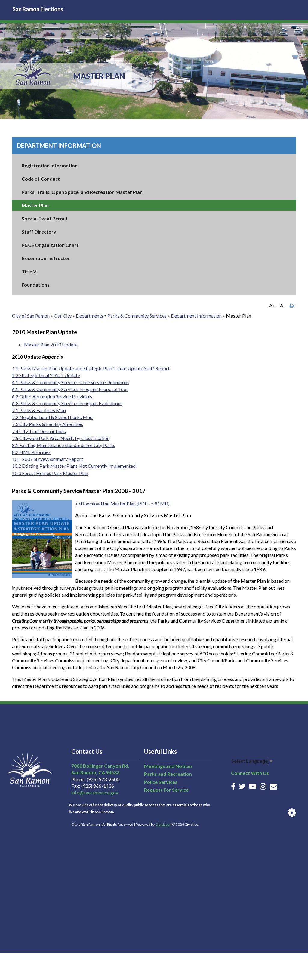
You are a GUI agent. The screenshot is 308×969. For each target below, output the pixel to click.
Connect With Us (250, 773)
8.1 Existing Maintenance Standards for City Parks (63, 445)
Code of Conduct (41, 179)
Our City (63, 315)
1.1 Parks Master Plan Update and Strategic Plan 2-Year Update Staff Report (91, 368)
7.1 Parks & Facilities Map (39, 410)
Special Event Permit (45, 218)
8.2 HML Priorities (31, 452)
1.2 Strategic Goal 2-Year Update (46, 375)
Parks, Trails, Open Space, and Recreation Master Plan (82, 192)
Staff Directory (39, 231)
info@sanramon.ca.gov (94, 792)
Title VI (30, 271)
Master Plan (35, 205)
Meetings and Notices (168, 766)
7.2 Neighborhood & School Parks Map (52, 417)
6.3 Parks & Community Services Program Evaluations (67, 403)
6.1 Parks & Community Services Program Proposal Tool (70, 389)
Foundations (36, 284)
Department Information (59, 145)
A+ (272, 305)
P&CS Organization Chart (50, 245)
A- (282, 305)
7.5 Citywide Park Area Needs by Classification (60, 438)
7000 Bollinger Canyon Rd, (100, 766)
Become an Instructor (46, 258)
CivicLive (162, 824)
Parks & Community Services (137, 315)
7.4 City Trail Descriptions (39, 431)
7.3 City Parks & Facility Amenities (47, 424)
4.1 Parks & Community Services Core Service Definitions (70, 382)
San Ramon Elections (38, 9)
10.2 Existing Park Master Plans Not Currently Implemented (74, 466)
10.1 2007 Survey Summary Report (47, 459)
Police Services (160, 782)
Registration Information (50, 165)
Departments (89, 315)
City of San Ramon (31, 315)
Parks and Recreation (168, 774)
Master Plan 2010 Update (51, 344)
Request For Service (166, 790)
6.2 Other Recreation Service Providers (52, 396)
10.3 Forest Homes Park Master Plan (50, 473)
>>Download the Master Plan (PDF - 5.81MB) (122, 503)
